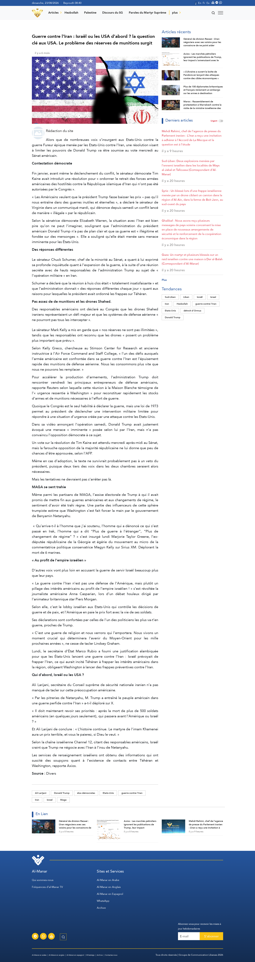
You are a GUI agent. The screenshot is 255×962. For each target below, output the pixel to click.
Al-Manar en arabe (39, 955)
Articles (53, 12)
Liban (186, 297)
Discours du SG (112, 12)
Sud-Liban (170, 297)
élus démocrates (86, 793)
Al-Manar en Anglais (109, 886)
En (199, 3)
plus (175, 12)
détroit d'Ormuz (192, 310)
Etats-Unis (108, 793)
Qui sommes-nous (42, 880)
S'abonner (211, 936)
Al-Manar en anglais (56, 955)
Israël (200, 297)
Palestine (90, 12)
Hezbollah (71, 12)
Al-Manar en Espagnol (110, 893)
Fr (204, 3)
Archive (101, 907)
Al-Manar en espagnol (75, 955)
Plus (164, 279)
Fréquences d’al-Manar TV (47, 886)
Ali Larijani (40, 793)
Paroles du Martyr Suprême (147, 12)
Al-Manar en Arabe (108, 880)
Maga (63, 800)
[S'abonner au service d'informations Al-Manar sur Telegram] (35, 936)
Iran (37, 800)
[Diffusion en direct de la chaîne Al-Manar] (51, 936)
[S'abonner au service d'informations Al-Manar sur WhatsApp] (43, 936)
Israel (50, 800)
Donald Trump (62, 793)
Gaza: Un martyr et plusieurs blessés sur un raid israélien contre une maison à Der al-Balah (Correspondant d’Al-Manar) (192, 259)
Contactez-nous (111, 955)
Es (208, 3)
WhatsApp (103, 900)
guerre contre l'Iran (131, 793)
